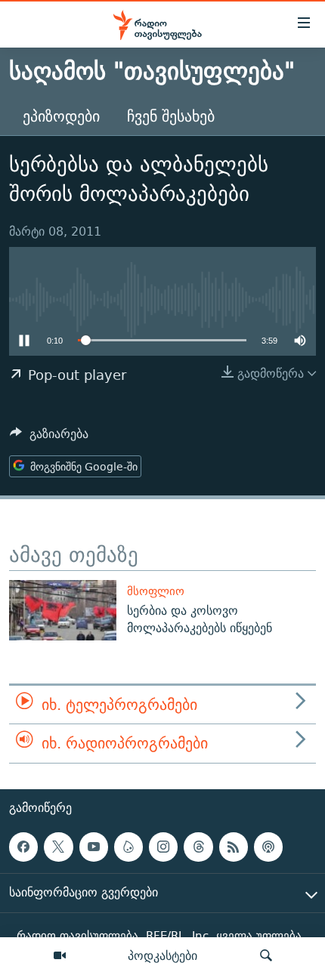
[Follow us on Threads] (198, 846)
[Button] (49, 437)
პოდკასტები (162, 955)
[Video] (59, 956)
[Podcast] (268, 846)
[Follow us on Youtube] (93, 846)
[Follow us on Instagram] (163, 846)
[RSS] (233, 846)
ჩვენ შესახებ (171, 116)
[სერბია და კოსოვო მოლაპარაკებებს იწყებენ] (62, 610)
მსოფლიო (155, 591)
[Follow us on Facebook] (23, 846)
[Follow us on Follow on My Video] (128, 846)
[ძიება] (266, 956)
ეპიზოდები (61, 116)
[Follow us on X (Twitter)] (58, 846)
